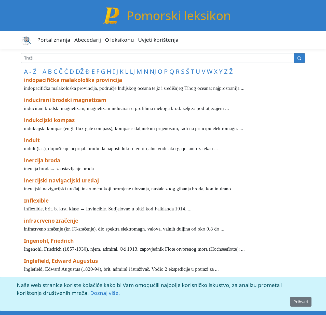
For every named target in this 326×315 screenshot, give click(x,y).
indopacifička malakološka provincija (73, 79)
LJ (132, 71)
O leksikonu (119, 39)
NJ (153, 71)
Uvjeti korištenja (158, 39)
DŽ (80, 71)
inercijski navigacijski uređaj (61, 180)
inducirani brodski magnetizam (65, 100)
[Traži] (299, 58)
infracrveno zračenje (51, 220)
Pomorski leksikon (179, 15)
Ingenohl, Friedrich (49, 240)
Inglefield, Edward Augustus (61, 260)
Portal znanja (53, 39)
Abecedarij (87, 39)
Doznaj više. (105, 292)
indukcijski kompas (49, 120)
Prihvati (300, 302)
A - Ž (30, 71)
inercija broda (42, 160)
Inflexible (36, 200)
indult (32, 140)
